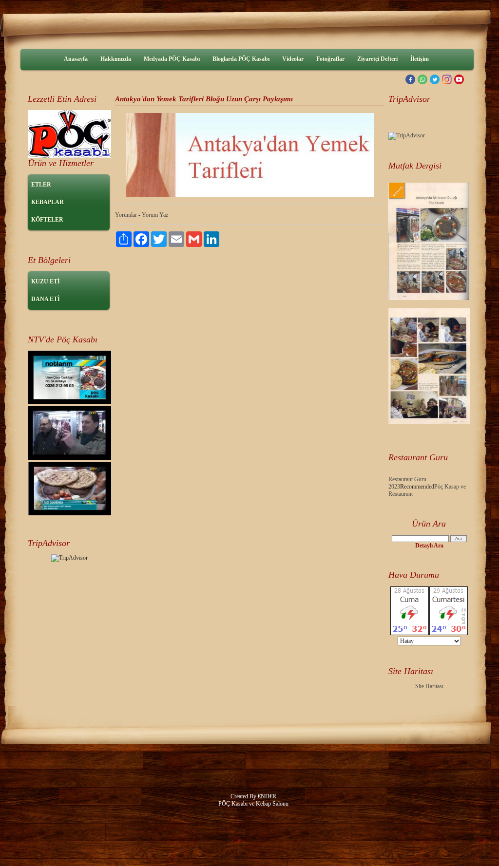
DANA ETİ (45, 299)
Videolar (293, 59)
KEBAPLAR (47, 202)
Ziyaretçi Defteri (377, 59)
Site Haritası (429, 686)
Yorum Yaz (155, 214)
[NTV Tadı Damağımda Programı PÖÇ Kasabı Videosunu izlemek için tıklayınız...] (69, 402)
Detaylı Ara (429, 545)
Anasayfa (76, 59)
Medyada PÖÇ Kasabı (172, 59)
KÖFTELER (47, 219)
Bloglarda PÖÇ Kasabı (240, 59)
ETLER (41, 184)
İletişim (419, 59)
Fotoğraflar (330, 59)
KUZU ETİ (45, 281)
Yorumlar (126, 214)
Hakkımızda (115, 59)
